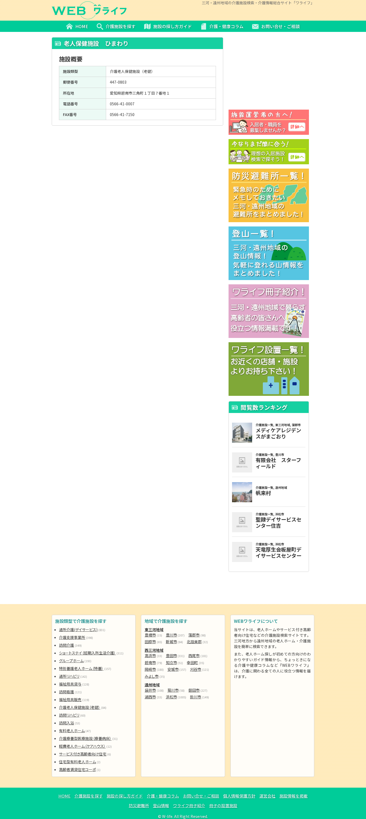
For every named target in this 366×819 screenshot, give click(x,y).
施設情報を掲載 (293, 796)
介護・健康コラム (163, 796)
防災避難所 (139, 805)
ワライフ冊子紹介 (189, 805)
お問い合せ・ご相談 (201, 796)
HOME (64, 796)
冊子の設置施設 (223, 805)
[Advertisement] (137, 164)
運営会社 (267, 796)
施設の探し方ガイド (125, 796)
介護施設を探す (88, 796)
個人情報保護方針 (239, 796)
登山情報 (161, 805)
